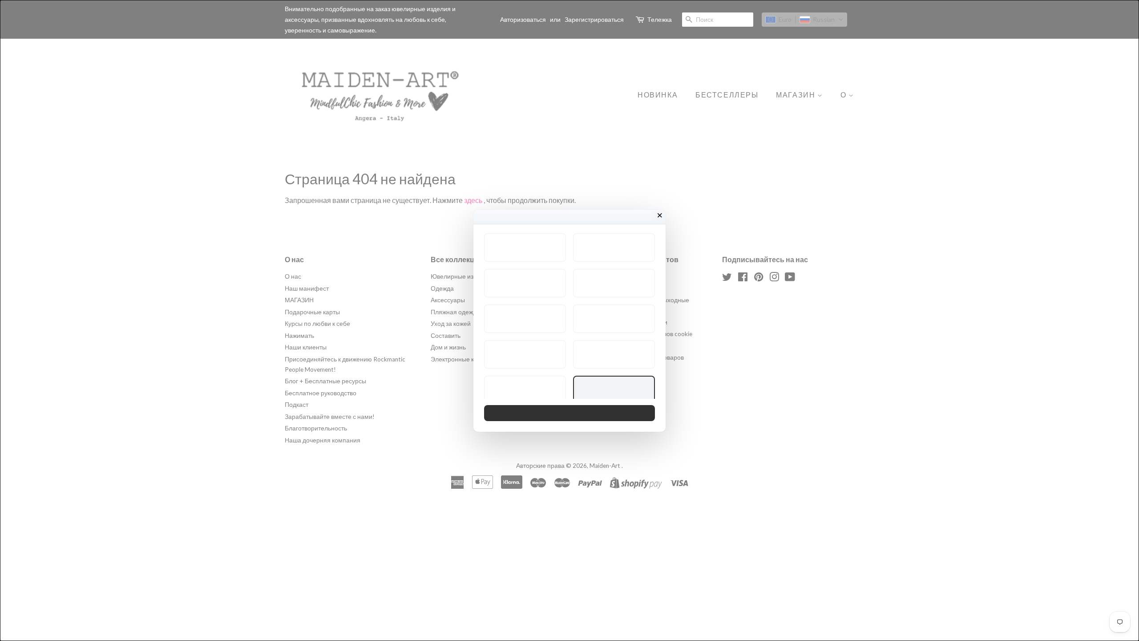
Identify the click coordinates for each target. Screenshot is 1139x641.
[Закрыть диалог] (660, 215)
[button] (525, 247)
